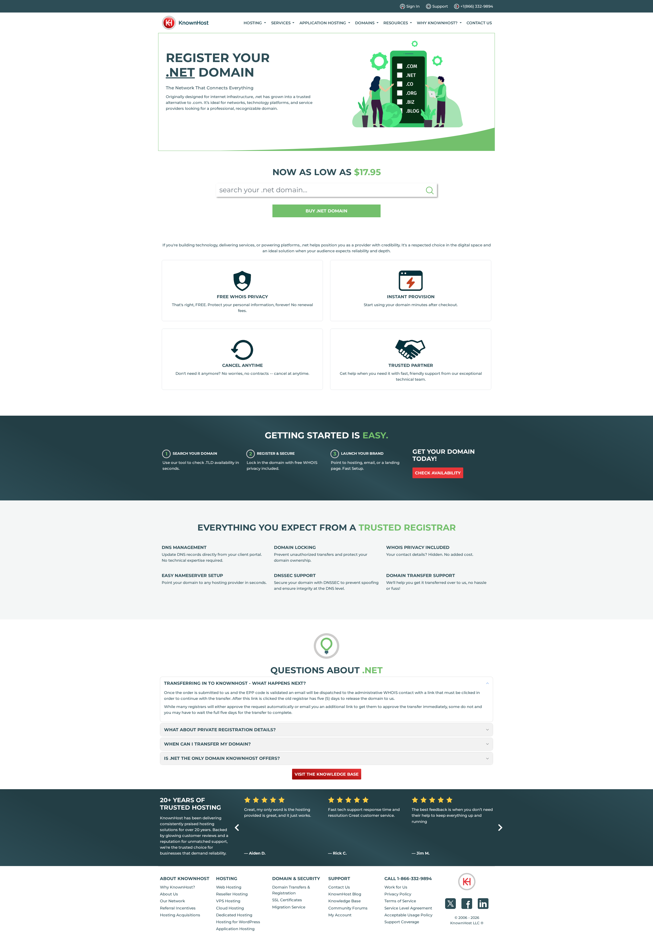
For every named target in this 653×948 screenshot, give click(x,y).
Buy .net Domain (326, 210)
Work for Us (395, 887)
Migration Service (288, 907)
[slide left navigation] (236, 828)
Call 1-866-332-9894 (408, 878)
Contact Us (479, 22)
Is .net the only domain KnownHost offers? (222, 758)
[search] (430, 190)
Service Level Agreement (408, 908)
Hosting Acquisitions (180, 915)
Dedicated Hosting (234, 915)
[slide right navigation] (500, 828)
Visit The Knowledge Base (327, 774)
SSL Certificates (287, 899)
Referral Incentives (178, 908)
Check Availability (438, 473)
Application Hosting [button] (323, 22)
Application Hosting (235, 928)
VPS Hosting (228, 900)
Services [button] (281, 22)
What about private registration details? (220, 729)
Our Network (172, 900)
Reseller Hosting (232, 894)
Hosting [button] (253, 22)
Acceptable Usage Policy (408, 915)
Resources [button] (396, 22)
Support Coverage (401, 921)
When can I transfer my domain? (207, 744)
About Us (169, 894)
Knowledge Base (344, 900)
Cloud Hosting (230, 908)
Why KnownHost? (177, 887)
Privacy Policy (397, 894)
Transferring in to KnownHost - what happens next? (235, 683)
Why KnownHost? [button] (438, 22)
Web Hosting (228, 887)
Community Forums (348, 908)
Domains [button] (365, 22)
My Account (339, 915)
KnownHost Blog (344, 894)
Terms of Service (400, 900)
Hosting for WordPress (238, 921)
